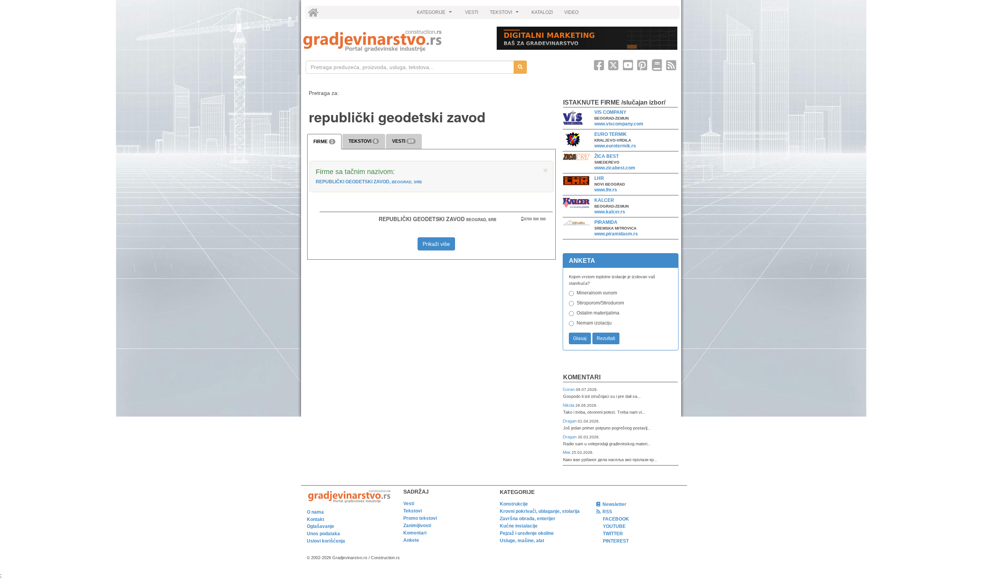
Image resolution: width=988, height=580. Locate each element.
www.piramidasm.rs (616, 234)
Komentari (582, 377)
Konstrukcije (514, 504)
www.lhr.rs (605, 190)
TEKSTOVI (505, 14)
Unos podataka (323, 533)
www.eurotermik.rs (615, 146)
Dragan (570, 421)
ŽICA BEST (606, 156)
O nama (315, 512)
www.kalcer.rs (609, 212)
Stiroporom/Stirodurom (600, 303)
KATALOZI (542, 12)
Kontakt (315, 519)
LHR (599, 178)
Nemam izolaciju (594, 323)
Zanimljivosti (417, 525)
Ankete (411, 540)
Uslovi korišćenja (326, 541)
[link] (394, 41)
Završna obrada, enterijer (527, 518)
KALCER (604, 200)
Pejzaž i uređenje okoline (527, 533)
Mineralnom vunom (597, 293)
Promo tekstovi (420, 518)
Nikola (569, 405)
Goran (569, 389)
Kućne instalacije (519, 526)
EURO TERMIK (610, 134)
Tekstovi (412, 511)
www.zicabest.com (614, 168)
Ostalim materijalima (598, 313)
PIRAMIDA (606, 222)
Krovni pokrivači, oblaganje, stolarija (540, 511)
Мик (567, 452)
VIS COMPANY (610, 112)
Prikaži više (436, 244)
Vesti (408, 503)
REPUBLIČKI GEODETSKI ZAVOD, (369, 181)
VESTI (471, 12)
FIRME (323, 141)
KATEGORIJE (435, 14)
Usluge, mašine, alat (522, 540)
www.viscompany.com (618, 124)
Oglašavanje (320, 526)
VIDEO (571, 12)
